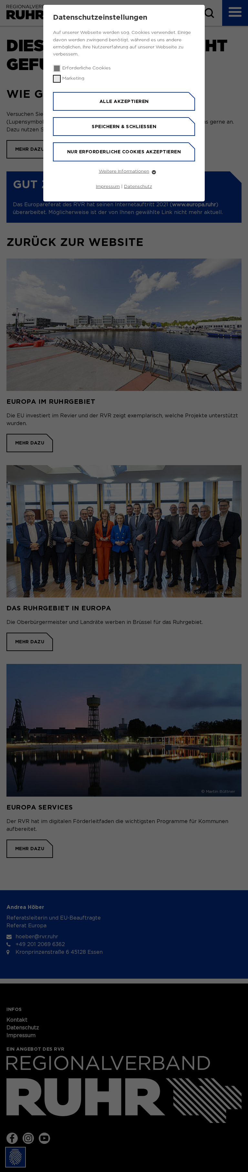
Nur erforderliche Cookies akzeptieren (124, 151)
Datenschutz (138, 186)
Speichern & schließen (124, 126)
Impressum (108, 186)
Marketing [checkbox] (73, 78)
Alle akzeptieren (124, 101)
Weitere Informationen (124, 171)
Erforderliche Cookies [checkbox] (86, 68)
